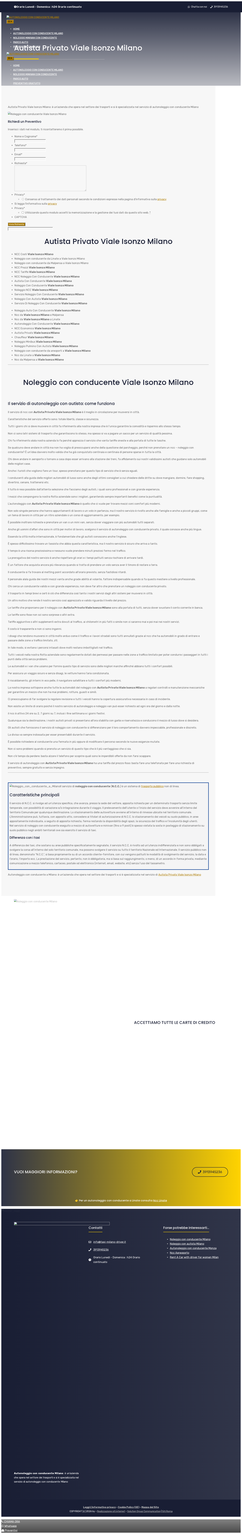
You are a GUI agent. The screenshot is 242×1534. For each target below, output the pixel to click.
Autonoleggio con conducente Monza (193, 1248)
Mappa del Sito (150, 1507)
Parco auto (20, 42)
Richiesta (20, 163)
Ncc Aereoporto (179, 1252)
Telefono (20, 145)
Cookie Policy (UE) (128, 1507)
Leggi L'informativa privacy (99, 1507)
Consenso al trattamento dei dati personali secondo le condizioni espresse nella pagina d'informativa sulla (95, 199)
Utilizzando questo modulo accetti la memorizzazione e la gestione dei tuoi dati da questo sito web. (88, 212)
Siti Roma (167, 1511)
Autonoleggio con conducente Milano (38, 33)
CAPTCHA (20, 217)
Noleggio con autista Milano (187, 1243)
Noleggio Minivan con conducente (35, 38)
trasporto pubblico (152, 786)
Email (18, 154)
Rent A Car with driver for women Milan (194, 1257)
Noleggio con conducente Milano (190, 1239)
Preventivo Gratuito (26, 46)
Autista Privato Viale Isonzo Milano (179, 874)
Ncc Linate (160, 1200)
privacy (161, 199)
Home (16, 29)
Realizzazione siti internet (111, 1511)
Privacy (19, 194)
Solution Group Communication (144, 1511)
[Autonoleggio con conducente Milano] (33, 17)
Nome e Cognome (25, 136)
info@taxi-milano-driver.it (109, 1242)
